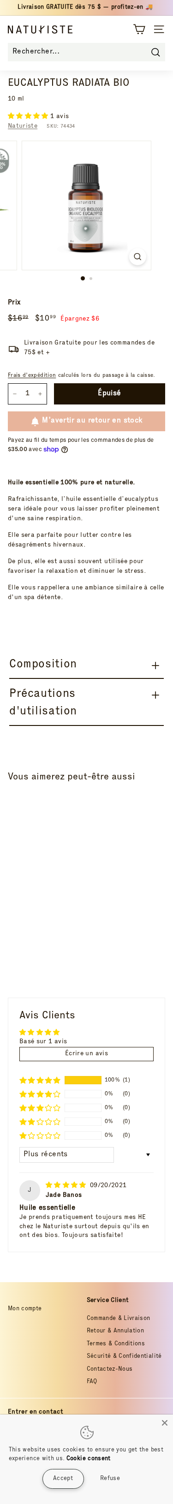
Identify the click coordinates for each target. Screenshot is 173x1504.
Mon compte (25, 1309)
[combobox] (86, 52)
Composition (43, 665)
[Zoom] (137, 256)
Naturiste (22, 126)
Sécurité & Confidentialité (124, 1357)
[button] (29, 116)
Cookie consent (88, 1459)
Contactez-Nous (110, 1370)
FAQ (92, 1382)
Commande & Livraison (118, 1319)
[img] (67, 1186)
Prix (14, 302)
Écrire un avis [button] (86, 1054)
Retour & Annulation (115, 1331)
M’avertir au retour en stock (92, 421)
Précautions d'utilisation (43, 703)
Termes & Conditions (116, 1344)
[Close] (164, 1422)
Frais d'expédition (32, 375)
